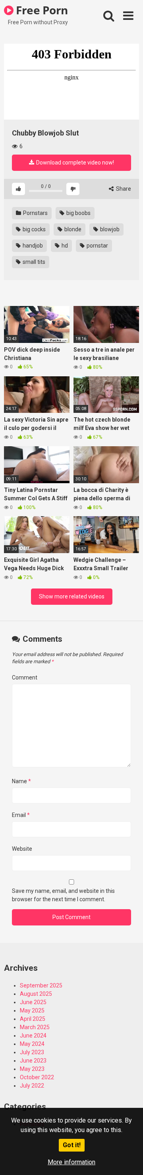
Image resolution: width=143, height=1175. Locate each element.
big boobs (78, 213)
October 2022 (37, 1077)
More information (71, 1162)
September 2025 (41, 985)
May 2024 (32, 1044)
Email (21, 815)
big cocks (33, 229)
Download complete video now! (74, 162)
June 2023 (33, 1060)
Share (123, 189)
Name (21, 781)
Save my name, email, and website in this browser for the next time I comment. (63, 895)
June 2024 (33, 1035)
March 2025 (35, 1027)
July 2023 (32, 1052)
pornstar (96, 245)
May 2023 (32, 1069)
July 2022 (32, 1085)
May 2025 (32, 1010)
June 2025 (33, 1002)
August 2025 (36, 994)
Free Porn (41, 9)
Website (22, 849)
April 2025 (32, 1019)
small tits (33, 262)
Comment (24, 677)
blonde (72, 229)
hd (64, 245)
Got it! (72, 1145)
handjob (32, 245)
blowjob (109, 229)
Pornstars (35, 213)
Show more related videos (71, 596)
